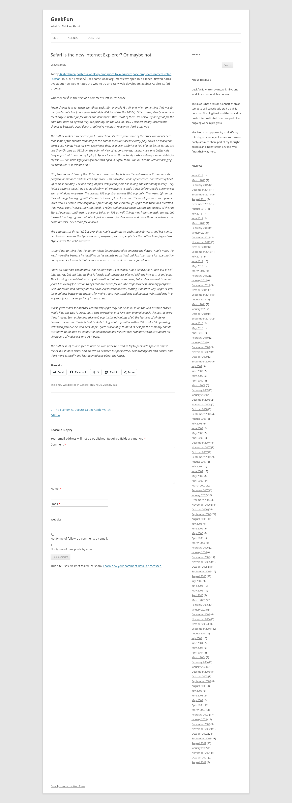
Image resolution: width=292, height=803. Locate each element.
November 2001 (201, 752)
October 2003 (200, 676)
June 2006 (197, 528)
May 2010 (197, 328)
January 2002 (199, 748)
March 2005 (198, 600)
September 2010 (201, 318)
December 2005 (201, 557)
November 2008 (201, 404)
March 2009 (198, 385)
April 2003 (197, 705)
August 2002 (199, 743)
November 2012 (201, 242)
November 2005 (201, 562)
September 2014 (201, 194)
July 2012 (197, 256)
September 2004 (201, 628)
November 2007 (201, 447)
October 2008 (200, 409)
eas (115, 384)
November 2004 (201, 619)
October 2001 (200, 757)
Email (55, 504)
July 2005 (197, 581)
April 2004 (197, 652)
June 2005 (197, 585)
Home (54, 38)
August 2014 (199, 199)
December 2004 (201, 614)
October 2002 (200, 733)
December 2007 (201, 442)
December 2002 (201, 724)
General (84, 384)
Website (56, 519)
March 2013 (198, 223)
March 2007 (198, 485)
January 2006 (199, 552)
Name (56, 488)
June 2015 (197, 175)
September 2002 (201, 738)
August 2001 (199, 762)
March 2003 (198, 710)
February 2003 (200, 714)
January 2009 (199, 395)
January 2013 (199, 232)
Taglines (72, 38)
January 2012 (199, 280)
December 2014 (201, 189)
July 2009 (197, 366)
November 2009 (201, 352)
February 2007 (200, 490)
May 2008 (197, 433)
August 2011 (199, 299)
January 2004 (199, 667)
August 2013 (199, 209)
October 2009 (200, 356)
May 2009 (197, 376)
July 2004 (197, 638)
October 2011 (200, 290)
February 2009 (200, 390)
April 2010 (197, 333)
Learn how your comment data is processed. (132, 566)
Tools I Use (93, 38)
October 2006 (200, 509)
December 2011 (201, 285)
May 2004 (197, 648)
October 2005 (200, 566)
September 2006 (201, 514)
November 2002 (201, 729)
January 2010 (199, 342)
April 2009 (197, 380)
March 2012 (198, 271)
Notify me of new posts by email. (72, 549)
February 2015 (200, 185)
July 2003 (197, 690)
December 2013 (201, 204)
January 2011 (199, 309)
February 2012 (200, 275)
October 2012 (200, 247)
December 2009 (201, 347)
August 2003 (199, 686)
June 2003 (197, 695)
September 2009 (201, 361)
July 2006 (197, 523)
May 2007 (197, 476)
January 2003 (199, 719)
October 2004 (200, 624)
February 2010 (200, 337)
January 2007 (199, 495)
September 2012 (201, 251)
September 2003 (201, 681)
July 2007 (197, 466)
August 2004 (199, 633)
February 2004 (200, 662)
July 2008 (197, 423)
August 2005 (199, 576)
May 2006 (197, 533)
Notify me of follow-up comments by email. (79, 538)
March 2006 (198, 543)
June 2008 (197, 428)
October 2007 (200, 452)
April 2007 (197, 481)
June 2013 (197, 218)
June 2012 (197, 261)
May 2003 (197, 700)
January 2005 (199, 609)
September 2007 (201, 457)
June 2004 (197, 643)
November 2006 (201, 504)
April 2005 (197, 595)
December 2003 (201, 671)
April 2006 (197, 538)
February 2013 (200, 228)
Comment (58, 444)
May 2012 (197, 266)
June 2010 (197, 323)
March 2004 (198, 657)
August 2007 (199, 461)
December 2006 (201, 500)
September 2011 (201, 294)
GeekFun (62, 19)
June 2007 (197, 471)
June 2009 (197, 371)
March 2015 (198, 180)
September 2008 (201, 414)
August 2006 (199, 519)
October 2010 (200, 314)
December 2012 (201, 237)
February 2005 (200, 605)
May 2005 (197, 590)
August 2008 (199, 418)
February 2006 (200, 547)
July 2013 (197, 213)
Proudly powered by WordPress (68, 786)
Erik (224, 89)
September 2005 (201, 571)
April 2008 (197, 438)
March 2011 (198, 304)
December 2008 (201, 399)
